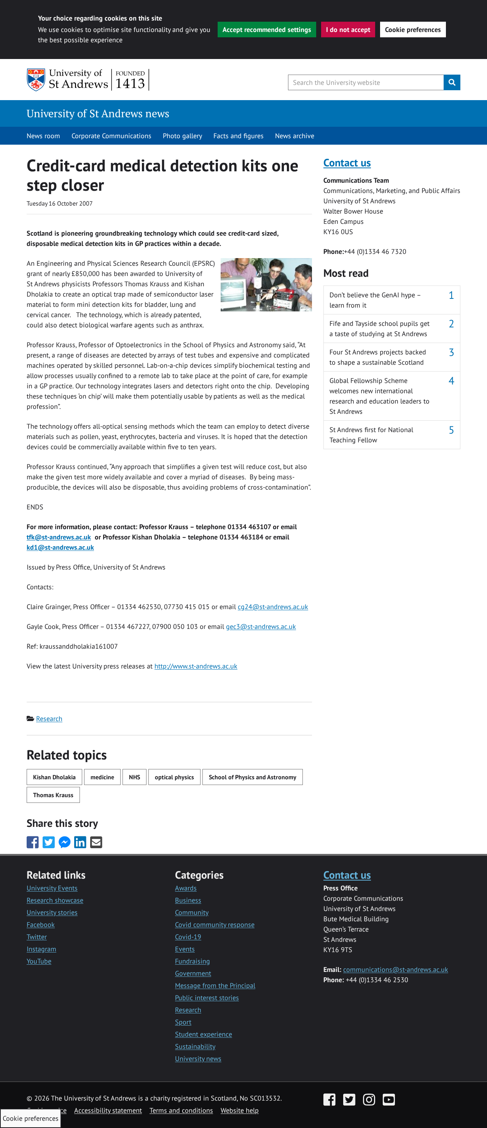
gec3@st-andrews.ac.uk (261, 626)
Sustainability (195, 1046)
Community (191, 912)
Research (49, 718)
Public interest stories (207, 997)
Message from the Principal (215, 985)
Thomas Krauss (53, 795)
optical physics (174, 777)
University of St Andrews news (98, 113)
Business (188, 900)
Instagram (41, 949)
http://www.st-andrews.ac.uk (195, 666)
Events (185, 949)
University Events (52, 888)
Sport (183, 1022)
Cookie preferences (413, 29)
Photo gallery (182, 135)
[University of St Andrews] (88, 80)
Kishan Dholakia (54, 777)
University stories (52, 912)
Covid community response (215, 924)
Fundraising (192, 961)
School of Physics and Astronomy (252, 777)
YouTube (39, 961)
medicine (102, 777)
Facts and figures (238, 135)
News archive (294, 135)
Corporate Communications (111, 135)
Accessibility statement (108, 1110)
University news (198, 1058)
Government (193, 973)
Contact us (347, 162)
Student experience (203, 1034)
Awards (186, 888)
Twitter (37, 936)
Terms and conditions (181, 1110)
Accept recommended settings (267, 29)
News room (43, 135)
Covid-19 (188, 936)
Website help (240, 1110)
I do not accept (348, 29)
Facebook (41, 924)
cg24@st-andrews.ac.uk (273, 606)
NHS (134, 777)
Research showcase (55, 900)
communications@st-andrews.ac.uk (395, 969)
